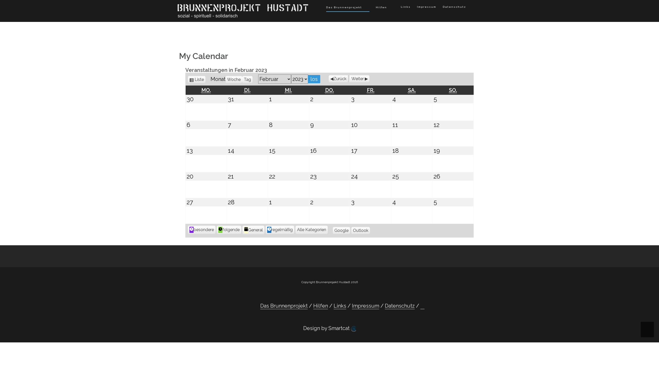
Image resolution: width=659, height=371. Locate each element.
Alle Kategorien (311, 229)
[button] (473, 8)
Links (406, 6)
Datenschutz (454, 6)
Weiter (357, 78)
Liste (200, 79)
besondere (204, 229)
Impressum (426, 6)
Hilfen (381, 7)
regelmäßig (282, 229)
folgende (231, 229)
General (255, 229)
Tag (247, 79)
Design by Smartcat (327, 328)
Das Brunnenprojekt (344, 7)
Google (341, 230)
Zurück (339, 78)
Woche (234, 79)
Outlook (360, 230)
